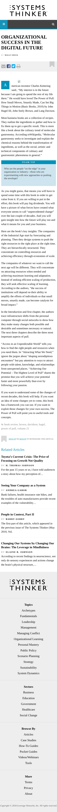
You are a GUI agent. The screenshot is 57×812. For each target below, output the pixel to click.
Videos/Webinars (28, 757)
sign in (22, 439)
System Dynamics (28, 673)
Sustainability (28, 667)
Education (28, 698)
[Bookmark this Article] (3, 437)
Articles (28, 734)
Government (28, 704)
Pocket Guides (28, 751)
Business (28, 692)
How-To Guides (28, 746)
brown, (23, 424)
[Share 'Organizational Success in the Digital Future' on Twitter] (13, 67)
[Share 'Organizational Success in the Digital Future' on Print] (18, 67)
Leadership (28, 622)
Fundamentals (28, 616)
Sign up (12, 439)
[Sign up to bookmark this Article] (52, 63)
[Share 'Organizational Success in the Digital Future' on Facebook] (8, 67)
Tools (28, 763)
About (28, 793)
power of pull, (9, 428)
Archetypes (28, 610)
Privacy (28, 788)
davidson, (33, 424)
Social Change (28, 715)
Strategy (29, 662)
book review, (11, 424)
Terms (28, 782)
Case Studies (28, 740)
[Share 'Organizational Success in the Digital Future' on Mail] (3, 67)
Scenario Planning (28, 656)
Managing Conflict (28, 633)
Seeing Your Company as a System (23, 485)
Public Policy (28, 650)
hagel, (42, 424)
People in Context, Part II (17, 514)
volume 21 (23, 428)
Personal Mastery (28, 644)
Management (28, 627)
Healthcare (28, 709)
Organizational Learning (28, 639)
